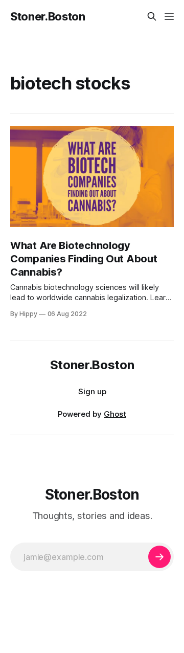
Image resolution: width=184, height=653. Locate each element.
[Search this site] (152, 16)
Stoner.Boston (47, 16)
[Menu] (169, 16)
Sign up (92, 391)
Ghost (115, 414)
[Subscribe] (159, 557)
